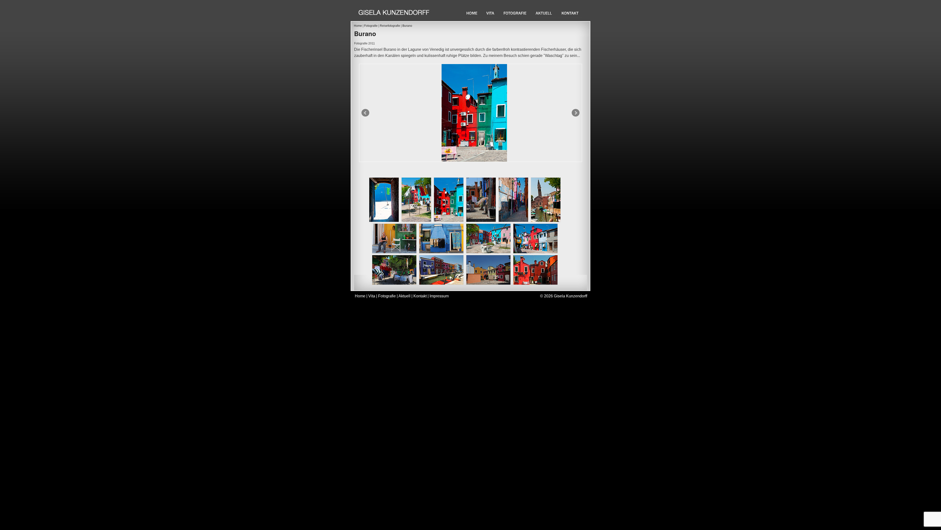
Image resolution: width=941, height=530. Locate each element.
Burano (407, 25)
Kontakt (570, 13)
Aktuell (544, 13)
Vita (490, 13)
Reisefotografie (390, 25)
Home (472, 13)
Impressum (439, 296)
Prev (365, 113)
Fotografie (515, 13)
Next (576, 113)
